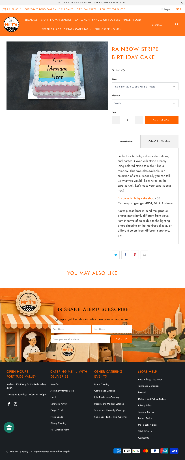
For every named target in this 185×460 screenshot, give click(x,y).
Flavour (116, 95)
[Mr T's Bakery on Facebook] (9, 404)
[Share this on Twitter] (116, 255)
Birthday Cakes (87, 9)
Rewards (142, 392)
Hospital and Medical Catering (109, 403)
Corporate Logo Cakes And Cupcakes (49, 9)
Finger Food (56, 410)
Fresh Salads (56, 417)
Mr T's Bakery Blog (147, 424)
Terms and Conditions (148, 386)
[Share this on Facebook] (125, 255)
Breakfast (54, 384)
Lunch (53, 397)
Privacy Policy (145, 405)
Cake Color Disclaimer (160, 141)
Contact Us (143, 438)
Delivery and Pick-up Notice (152, 399)
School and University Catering (109, 410)
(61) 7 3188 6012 (11, 9)
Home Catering (101, 384)
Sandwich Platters (58, 403)
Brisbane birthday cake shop (136, 198)
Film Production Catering (106, 397)
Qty (114, 112)
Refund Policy (145, 418)
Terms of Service (146, 412)
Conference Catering (104, 390)
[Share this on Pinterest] (135, 255)
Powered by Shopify (60, 451)
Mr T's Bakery (22, 451)
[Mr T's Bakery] (11, 25)
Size (114, 79)
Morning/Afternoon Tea (62, 390)
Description (126, 141)
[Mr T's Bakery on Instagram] (15, 404)
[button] (78, 29)
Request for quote (112, 9)
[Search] (176, 25)
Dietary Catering (58, 423)
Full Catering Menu (60, 429)
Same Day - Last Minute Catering (110, 417)
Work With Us (145, 431)
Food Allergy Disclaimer (150, 379)
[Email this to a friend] (144, 255)
